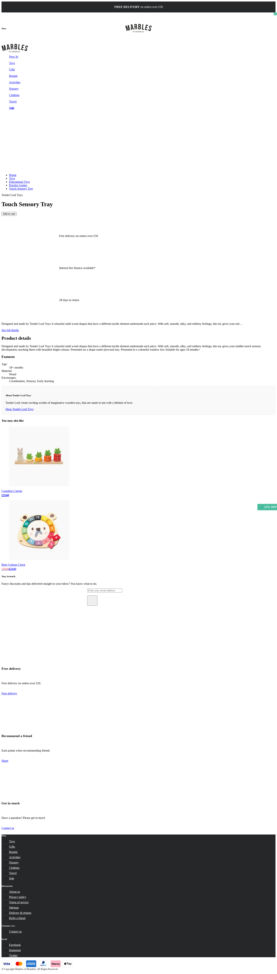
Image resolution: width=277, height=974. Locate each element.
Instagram (15, 950)
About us (14, 891)
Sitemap (14, 907)
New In (13, 56)
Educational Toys (19, 181)
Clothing (14, 95)
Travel (13, 101)
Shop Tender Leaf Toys (19, 409)
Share (5, 760)
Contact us (8, 828)
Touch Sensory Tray (21, 188)
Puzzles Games (18, 185)
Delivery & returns (20, 912)
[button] (4, 28)
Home (12, 175)
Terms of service (19, 902)
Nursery (14, 88)
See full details (10, 330)
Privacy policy (17, 897)
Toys (12, 63)
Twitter (13, 955)
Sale (11, 108)
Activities (14, 82)
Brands (13, 75)
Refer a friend (17, 918)
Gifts (12, 69)
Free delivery (9, 693)
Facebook (15, 944)
